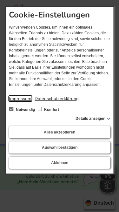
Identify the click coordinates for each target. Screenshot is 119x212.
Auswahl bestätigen (59, 147)
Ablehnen (59, 163)
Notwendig (25, 109)
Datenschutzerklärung (57, 98)
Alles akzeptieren (59, 132)
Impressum (20, 98)
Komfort (51, 109)
